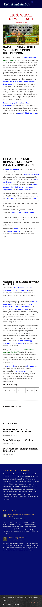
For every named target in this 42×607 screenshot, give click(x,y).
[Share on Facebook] (5, 390)
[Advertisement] (21, 136)
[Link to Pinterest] (37, 602)
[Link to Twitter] (34, 602)
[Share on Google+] (14, 390)
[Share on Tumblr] (27, 390)
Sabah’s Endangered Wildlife (18, 440)
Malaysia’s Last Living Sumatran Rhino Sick (20, 449)
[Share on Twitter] (10, 390)
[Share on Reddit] (32, 390)
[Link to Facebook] (28, 602)
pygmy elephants (9, 60)
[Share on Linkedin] (23, 390)
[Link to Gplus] (31, 602)
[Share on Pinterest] (19, 390)
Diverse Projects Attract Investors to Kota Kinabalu (17, 430)
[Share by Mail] (36, 390)
